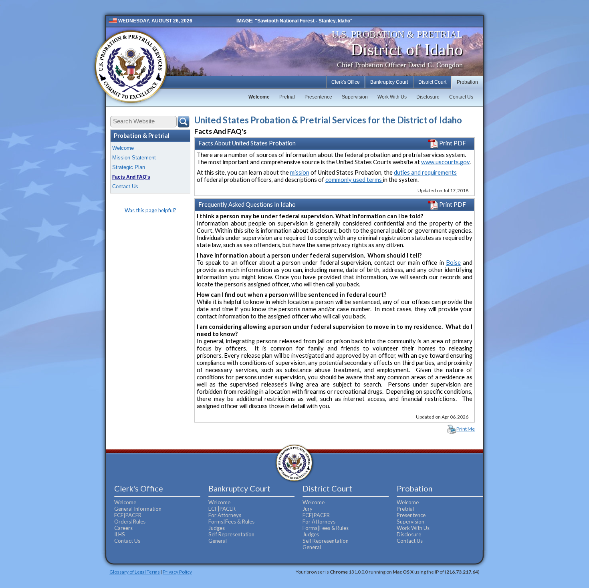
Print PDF (452, 143)
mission (299, 172)
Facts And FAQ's (131, 177)
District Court (432, 82)
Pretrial (287, 97)
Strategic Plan (128, 167)
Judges (216, 528)
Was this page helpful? (150, 210)
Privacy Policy (177, 571)
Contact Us (461, 97)
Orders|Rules (129, 521)
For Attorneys (224, 515)
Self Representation (231, 534)
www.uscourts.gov (445, 162)
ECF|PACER (127, 515)
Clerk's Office (345, 82)
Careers (123, 528)
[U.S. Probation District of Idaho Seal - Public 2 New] (131, 67)
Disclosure (428, 97)
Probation (467, 82)
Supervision (355, 97)
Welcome (259, 97)
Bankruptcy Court (389, 82)
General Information (137, 508)
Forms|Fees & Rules (231, 521)
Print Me (465, 429)
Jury (308, 508)
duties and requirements (425, 172)
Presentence (318, 97)
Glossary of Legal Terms (134, 571)
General (217, 541)
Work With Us (392, 97)
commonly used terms (354, 179)
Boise (453, 262)
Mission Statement (134, 158)
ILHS (119, 534)
